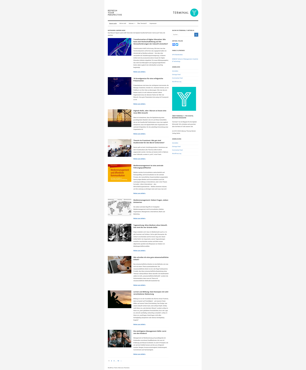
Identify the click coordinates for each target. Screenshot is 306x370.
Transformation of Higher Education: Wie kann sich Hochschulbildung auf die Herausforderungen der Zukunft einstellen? (150, 41)
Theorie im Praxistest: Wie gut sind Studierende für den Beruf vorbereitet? (148, 141)
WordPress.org (176, 81)
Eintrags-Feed (176, 74)
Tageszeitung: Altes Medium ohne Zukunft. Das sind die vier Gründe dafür (150, 226)
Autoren (131, 23)
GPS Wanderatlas (177, 54)
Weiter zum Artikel (139, 72)
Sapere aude (113, 23)
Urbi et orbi (122, 23)
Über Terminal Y (142, 23)
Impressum (153, 23)
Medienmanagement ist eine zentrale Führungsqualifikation (148, 166)
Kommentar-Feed (177, 78)
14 (118, 361)
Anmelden (175, 71)
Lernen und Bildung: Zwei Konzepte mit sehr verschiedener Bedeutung (150, 293)
